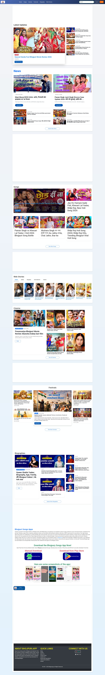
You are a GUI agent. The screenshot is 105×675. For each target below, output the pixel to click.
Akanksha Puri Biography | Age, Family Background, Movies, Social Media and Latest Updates (81, 479)
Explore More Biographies (52, 501)
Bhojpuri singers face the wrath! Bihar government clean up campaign (38, 114)
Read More (19, 105)
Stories (42, 652)
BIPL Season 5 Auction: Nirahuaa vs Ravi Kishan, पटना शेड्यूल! (78, 114)
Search (96, 2)
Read (18, 341)
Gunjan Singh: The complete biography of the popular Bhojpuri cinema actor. (81, 459)
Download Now (36, 556)
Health (16, 279)
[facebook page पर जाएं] (75, 654)
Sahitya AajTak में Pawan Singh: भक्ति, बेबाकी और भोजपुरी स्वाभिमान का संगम (38, 121)
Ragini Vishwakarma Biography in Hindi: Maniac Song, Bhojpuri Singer (82, 488)
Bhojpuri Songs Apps (24, 529)
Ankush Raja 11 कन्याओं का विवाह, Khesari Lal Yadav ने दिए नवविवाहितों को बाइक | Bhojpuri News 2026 (78, 121)
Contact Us (42, 656)
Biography (42, 2)
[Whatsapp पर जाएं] (80, 654)
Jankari (22, 279)
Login (101, 1)
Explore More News (52, 128)
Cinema (30, 2)
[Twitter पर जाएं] (77, 654)
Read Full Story (18, 61)
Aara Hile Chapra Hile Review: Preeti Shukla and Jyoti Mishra (82, 53)
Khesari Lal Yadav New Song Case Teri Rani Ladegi (83, 36)
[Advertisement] (50, 15)
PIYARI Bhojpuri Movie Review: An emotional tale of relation (82, 48)
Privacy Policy (43, 655)
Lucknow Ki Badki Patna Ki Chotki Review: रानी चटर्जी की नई (82, 42)
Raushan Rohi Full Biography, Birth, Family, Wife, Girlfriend (81, 30)
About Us (42, 654)
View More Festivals (52, 429)
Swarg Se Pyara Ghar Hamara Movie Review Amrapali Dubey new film (55, 353)
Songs (25, 2)
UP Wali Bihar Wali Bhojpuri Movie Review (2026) (74, 353)
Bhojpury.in (60, 537)
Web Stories (49, 2)
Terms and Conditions (45, 659)
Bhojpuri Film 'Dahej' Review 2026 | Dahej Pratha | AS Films (55, 330)
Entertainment (37, 279)
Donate (42, 661)
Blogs (41, 651)
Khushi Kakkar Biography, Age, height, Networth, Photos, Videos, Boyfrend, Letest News (82, 469)
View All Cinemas (52, 357)
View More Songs (52, 246)
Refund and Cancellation (45, 658)
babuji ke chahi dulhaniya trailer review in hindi (74, 330)
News (20, 2)
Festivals (36, 2)
